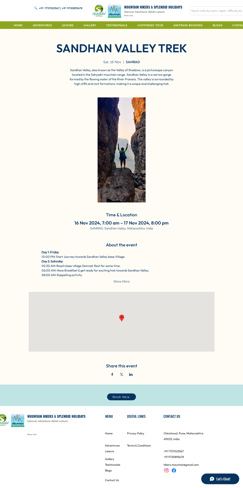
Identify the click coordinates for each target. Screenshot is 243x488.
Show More (122, 281)
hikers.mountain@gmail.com (181, 465)
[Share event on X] (121, 374)
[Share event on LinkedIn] (131, 374)
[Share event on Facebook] (112, 374)
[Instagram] (166, 470)
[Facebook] (174, 470)
